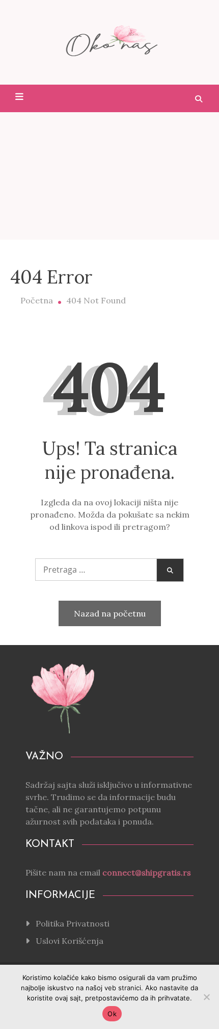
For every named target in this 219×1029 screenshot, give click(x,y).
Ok (112, 1014)
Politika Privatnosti (73, 923)
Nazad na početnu (110, 613)
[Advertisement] (109, 176)
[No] (206, 997)
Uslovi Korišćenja (69, 941)
